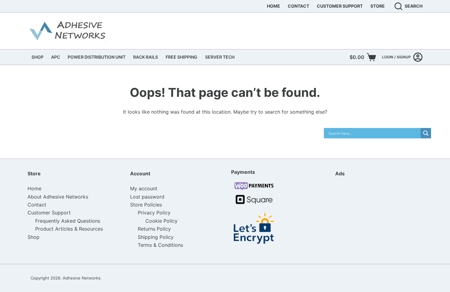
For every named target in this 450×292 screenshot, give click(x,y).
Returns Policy (154, 229)
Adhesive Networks (81, 278)
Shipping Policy (156, 237)
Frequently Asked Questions (67, 221)
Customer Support (340, 6)
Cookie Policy (161, 221)
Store (377, 6)
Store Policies (146, 205)
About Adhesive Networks (58, 197)
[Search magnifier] (426, 133)
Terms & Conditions (160, 245)
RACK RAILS (145, 57)
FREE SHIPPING (181, 57)
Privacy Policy (154, 213)
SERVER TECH (219, 57)
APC (55, 57)
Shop (33, 237)
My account (143, 188)
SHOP (37, 57)
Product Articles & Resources (69, 229)
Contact (298, 6)
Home (273, 6)
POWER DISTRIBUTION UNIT (97, 57)
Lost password (147, 197)
